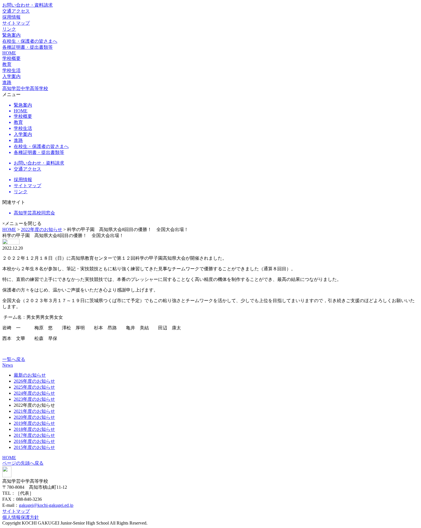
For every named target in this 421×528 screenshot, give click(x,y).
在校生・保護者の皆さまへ (29, 41)
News (7, 365)
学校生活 (11, 70)
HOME (9, 52)
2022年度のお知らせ (41, 229)
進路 (6, 82)
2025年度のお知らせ (34, 387)
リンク (9, 29)
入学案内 (11, 76)
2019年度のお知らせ (34, 423)
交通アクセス (16, 11)
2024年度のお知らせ (34, 393)
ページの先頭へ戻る (23, 463)
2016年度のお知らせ (34, 441)
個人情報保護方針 (20, 517)
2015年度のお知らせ (34, 447)
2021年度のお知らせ (34, 411)
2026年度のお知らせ (34, 381)
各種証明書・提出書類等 (27, 47)
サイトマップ (16, 23)
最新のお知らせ (30, 375)
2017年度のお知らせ (34, 435)
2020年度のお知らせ (34, 417)
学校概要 (11, 58)
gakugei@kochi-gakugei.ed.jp (46, 505)
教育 (6, 64)
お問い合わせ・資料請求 (27, 5)
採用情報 (11, 17)
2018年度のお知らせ (34, 429)
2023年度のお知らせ (34, 399)
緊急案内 (11, 35)
